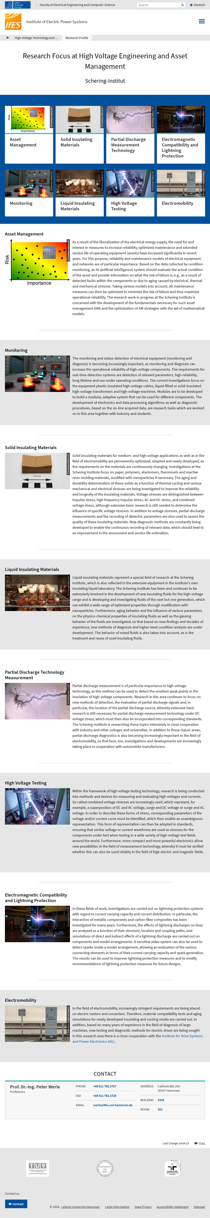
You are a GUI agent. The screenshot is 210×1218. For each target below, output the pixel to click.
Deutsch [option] (199, 5)
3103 (161, 1100)
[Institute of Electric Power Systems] (6, 38)
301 (160, 1109)
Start (182, 4)
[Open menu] (202, 22)
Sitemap (199, 1207)
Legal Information (117, 1207)
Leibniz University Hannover (80, 1207)
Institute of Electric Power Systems (56, 21)
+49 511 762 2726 (104, 1095)
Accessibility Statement (172, 1207)
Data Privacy (143, 1207)
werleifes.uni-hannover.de (112, 1105)
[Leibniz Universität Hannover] (18, 5)
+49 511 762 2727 (104, 1086)
